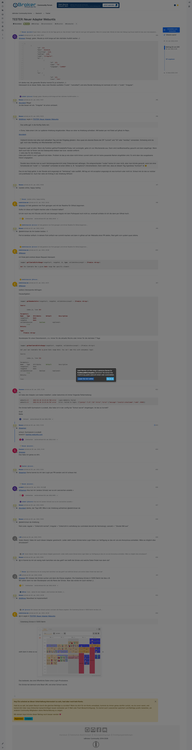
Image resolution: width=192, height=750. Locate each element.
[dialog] (96, 375)
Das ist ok (110, 379)
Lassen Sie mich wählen (86, 379)
